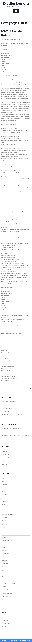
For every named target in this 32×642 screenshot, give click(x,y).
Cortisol (4, 527)
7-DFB (3, 478)
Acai (3, 481)
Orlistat (4, 570)
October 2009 (5, 454)
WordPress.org (6, 626)
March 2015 (5, 451)
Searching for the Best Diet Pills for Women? (13, 405)
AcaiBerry (4, 494)
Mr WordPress (6, 432)
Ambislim (4, 501)
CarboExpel (5, 517)
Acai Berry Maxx (6, 488)
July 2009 (4, 464)
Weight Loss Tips (6, 596)
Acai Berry (4, 484)
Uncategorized (6, 589)
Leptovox (4, 550)
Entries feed (5, 620)
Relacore (4, 576)
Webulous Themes (25, 640)
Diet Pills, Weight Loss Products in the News (13, 414)
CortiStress (5, 530)
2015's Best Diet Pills (7, 408)
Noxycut (4, 557)
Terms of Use (5, 411)
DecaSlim (13, 432)
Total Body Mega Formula (8, 583)
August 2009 (5, 461)
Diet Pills (4, 537)
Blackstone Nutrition (7, 514)
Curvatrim (4, 534)
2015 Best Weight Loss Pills (9, 401)
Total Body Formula (7, 580)
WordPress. (10, 640)
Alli (3, 497)
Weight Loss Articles (7, 593)
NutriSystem (5, 563)
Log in (3, 616)
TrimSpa (4, 586)
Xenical (4, 603)
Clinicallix (4, 521)
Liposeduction (5, 553)
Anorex (4, 504)
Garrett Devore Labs (7, 540)
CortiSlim (4, 524)
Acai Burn (4, 491)
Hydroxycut (5, 543)
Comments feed (6, 623)
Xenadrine (4, 599)
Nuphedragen (5, 560)
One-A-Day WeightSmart (8, 566)
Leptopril (4, 547)
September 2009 (6, 457)
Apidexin (4, 507)
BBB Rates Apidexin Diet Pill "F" (14, 428)
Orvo (3, 573)
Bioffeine (4, 511)
